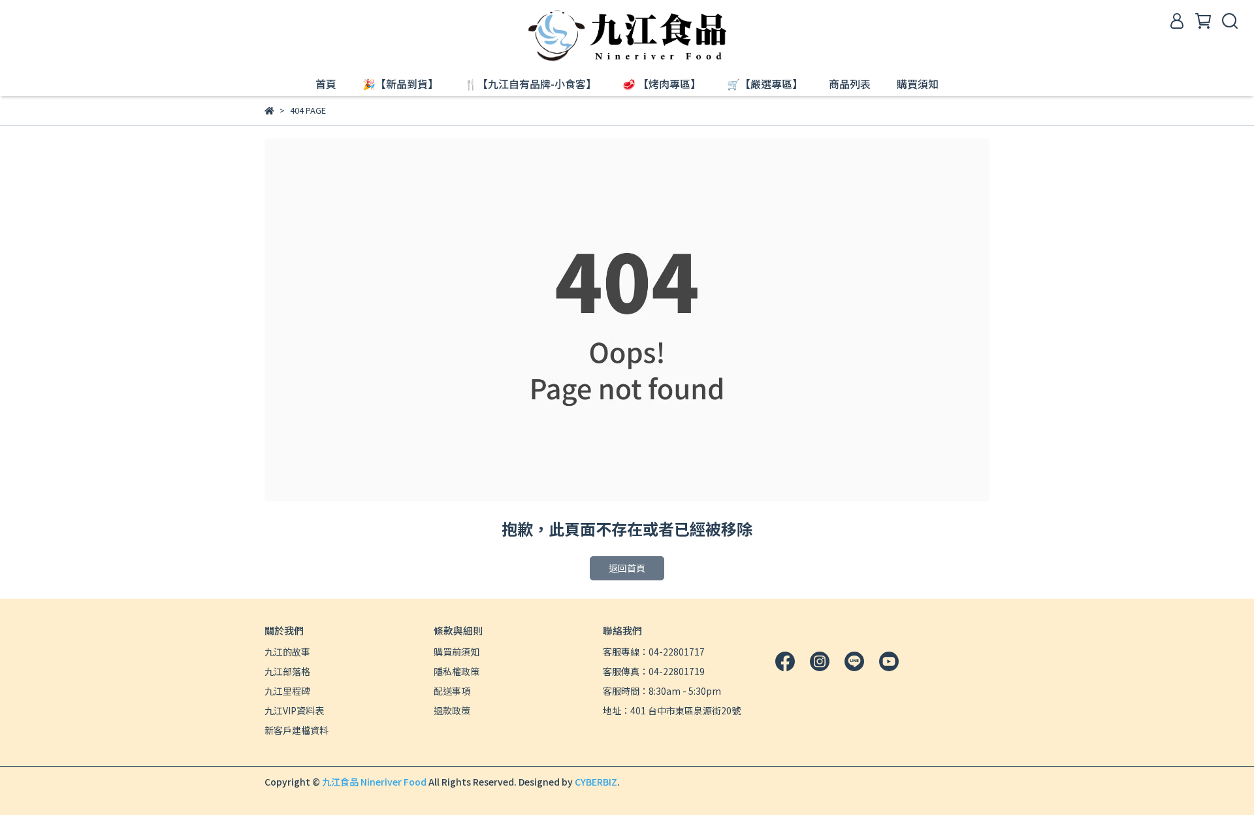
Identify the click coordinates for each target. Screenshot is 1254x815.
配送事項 (452, 690)
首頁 (325, 83)
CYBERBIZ (596, 781)
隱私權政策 (456, 671)
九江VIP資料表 (294, 710)
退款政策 (452, 710)
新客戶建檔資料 (297, 730)
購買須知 (918, 83)
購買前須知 (456, 651)
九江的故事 (287, 651)
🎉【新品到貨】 (400, 83)
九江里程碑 (287, 690)
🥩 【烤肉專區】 (661, 83)
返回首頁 (627, 567)
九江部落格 (287, 671)
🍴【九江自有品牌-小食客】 (530, 83)
